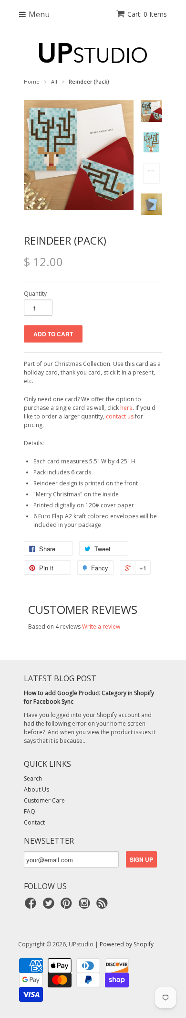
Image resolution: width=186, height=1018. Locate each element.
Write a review (101, 626)
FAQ (29, 811)
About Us (36, 789)
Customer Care (44, 800)
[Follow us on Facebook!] (32, 906)
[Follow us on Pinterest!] (68, 906)
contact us (120, 416)
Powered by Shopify (127, 944)
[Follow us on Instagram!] (86, 906)
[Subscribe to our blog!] (103, 906)
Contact (34, 822)
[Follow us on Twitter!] (50, 906)
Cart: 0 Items (147, 14)
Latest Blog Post (60, 678)
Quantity (35, 293)
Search (33, 778)
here (126, 408)
